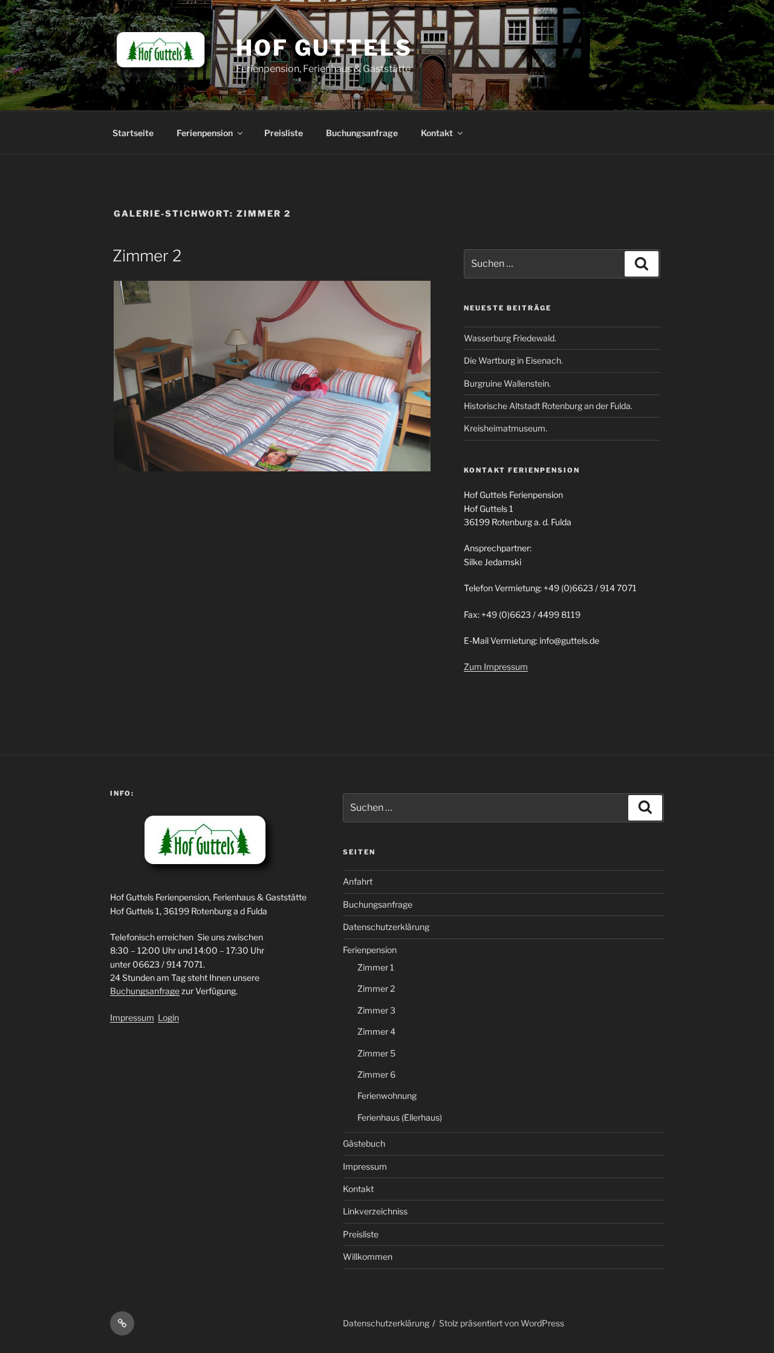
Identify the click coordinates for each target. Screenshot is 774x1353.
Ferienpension (205, 133)
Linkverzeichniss (375, 1211)
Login (168, 1017)
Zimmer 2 (146, 255)
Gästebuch (364, 1143)
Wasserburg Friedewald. (510, 338)
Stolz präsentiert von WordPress (501, 1323)
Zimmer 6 (376, 1074)
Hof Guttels (324, 47)
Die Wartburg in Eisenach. (513, 360)
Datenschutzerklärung (386, 927)
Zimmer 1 (375, 967)
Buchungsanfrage (362, 133)
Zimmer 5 (376, 1053)
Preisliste (283, 133)
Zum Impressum (496, 666)
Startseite (133, 133)
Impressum (132, 1017)
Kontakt (437, 133)
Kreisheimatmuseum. (505, 428)
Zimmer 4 (376, 1031)
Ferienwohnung (387, 1095)
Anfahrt (357, 881)
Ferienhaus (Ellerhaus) (399, 1117)
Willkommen (367, 1256)
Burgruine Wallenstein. (507, 383)
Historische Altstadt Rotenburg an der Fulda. (548, 406)
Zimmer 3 (376, 1010)
